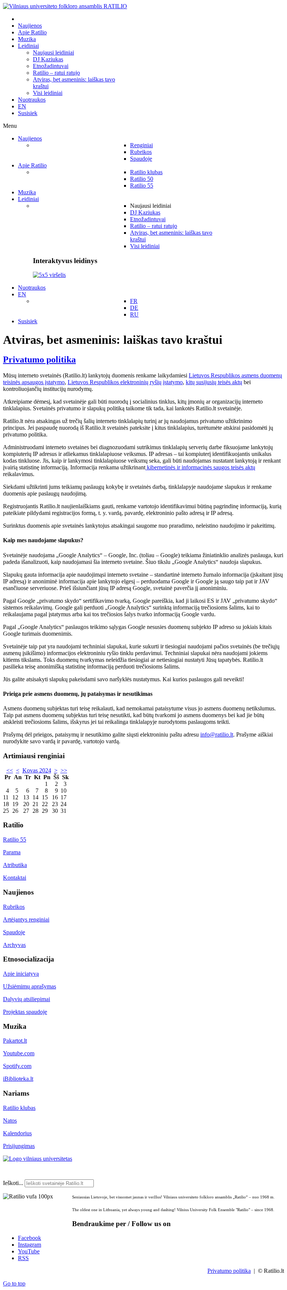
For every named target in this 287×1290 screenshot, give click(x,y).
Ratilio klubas (19, 1108)
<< (9, 770)
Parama (12, 852)
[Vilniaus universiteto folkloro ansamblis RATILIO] (65, 6)
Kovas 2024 (36, 770)
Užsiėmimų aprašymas (29, 986)
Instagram (29, 1244)
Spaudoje (14, 932)
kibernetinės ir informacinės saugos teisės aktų (200, 467)
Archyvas (14, 945)
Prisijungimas (19, 1146)
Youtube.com (18, 1053)
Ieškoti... (13, 1183)
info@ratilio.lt (216, 734)
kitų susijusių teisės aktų (214, 382)
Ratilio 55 (14, 839)
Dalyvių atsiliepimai (26, 999)
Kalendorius (17, 1133)
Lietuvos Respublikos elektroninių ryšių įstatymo (125, 382)
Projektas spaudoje (25, 1012)
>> (64, 770)
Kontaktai (14, 877)
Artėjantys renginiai (26, 919)
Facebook (29, 1238)
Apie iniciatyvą (21, 973)
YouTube (29, 1251)
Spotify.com (17, 1066)
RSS (23, 1258)
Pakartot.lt (15, 1040)
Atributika (15, 865)
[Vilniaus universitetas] (37, 1158)
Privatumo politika (39, 359)
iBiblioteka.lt (18, 1078)
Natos (10, 1120)
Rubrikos (14, 907)
